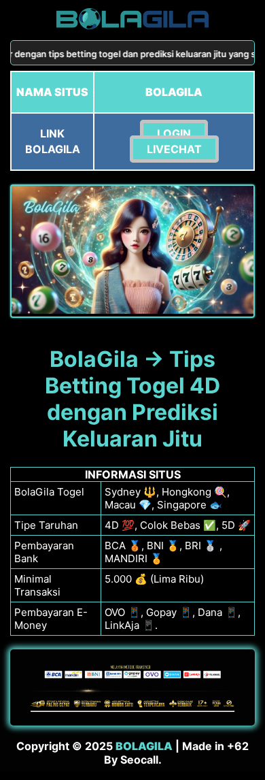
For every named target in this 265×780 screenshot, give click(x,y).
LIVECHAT (174, 149)
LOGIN (174, 133)
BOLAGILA (144, 746)
